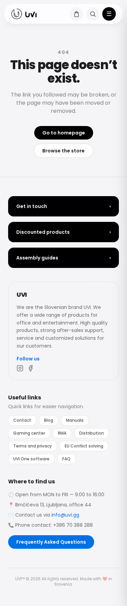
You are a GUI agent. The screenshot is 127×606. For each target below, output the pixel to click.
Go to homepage (63, 132)
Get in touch (63, 206)
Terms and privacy (32, 446)
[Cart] (76, 14)
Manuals (75, 420)
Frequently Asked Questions (51, 542)
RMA (62, 433)
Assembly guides (63, 257)
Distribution (91, 433)
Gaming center (29, 433)
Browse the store (63, 150)
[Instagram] (20, 368)
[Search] (93, 14)
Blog (48, 420)
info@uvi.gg (65, 514)
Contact (22, 420)
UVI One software (31, 459)
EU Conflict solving (84, 446)
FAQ (66, 459)
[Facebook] (30, 368)
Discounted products (63, 232)
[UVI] (24, 13)
